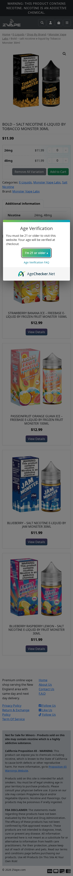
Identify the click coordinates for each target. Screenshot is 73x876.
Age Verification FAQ (36, 262)
